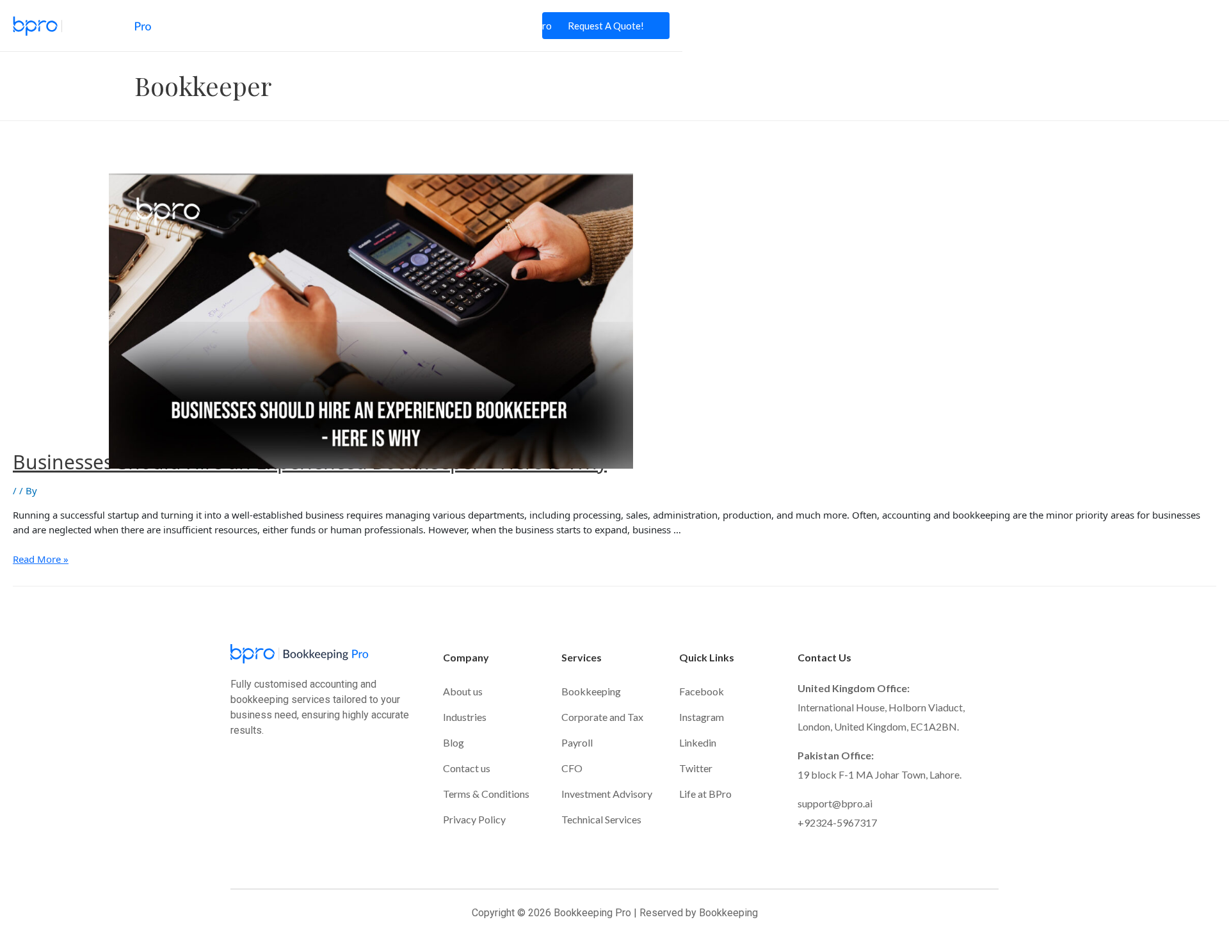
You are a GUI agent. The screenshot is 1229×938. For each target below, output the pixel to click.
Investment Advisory (606, 794)
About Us (225, 25)
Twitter (695, 768)
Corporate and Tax (602, 717)
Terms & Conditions (486, 794)
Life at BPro (526, 25)
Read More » (40, 559)
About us (463, 691)
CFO (571, 768)
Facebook (701, 691)
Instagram (701, 717)
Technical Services (601, 819)
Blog (404, 25)
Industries (353, 25)
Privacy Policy (474, 819)
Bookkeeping (591, 691)
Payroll (577, 742)
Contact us (466, 768)
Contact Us (457, 25)
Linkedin (697, 742)
